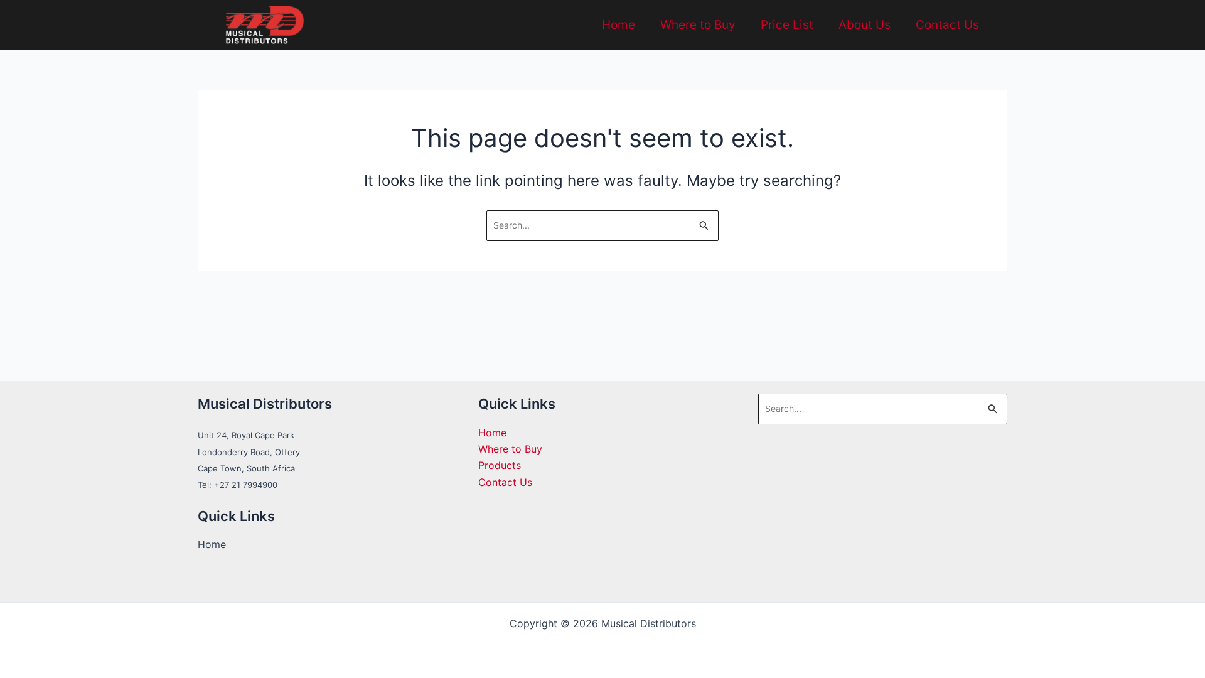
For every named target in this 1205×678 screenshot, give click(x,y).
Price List (787, 25)
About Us (864, 25)
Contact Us (947, 25)
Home (618, 25)
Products (499, 465)
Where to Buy (698, 25)
